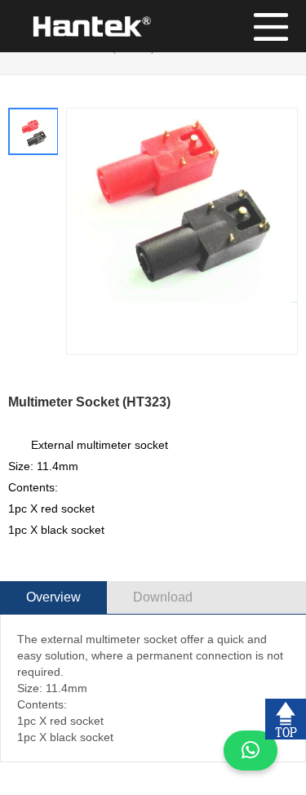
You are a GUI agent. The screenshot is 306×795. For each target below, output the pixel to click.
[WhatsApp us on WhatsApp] (250, 751)
